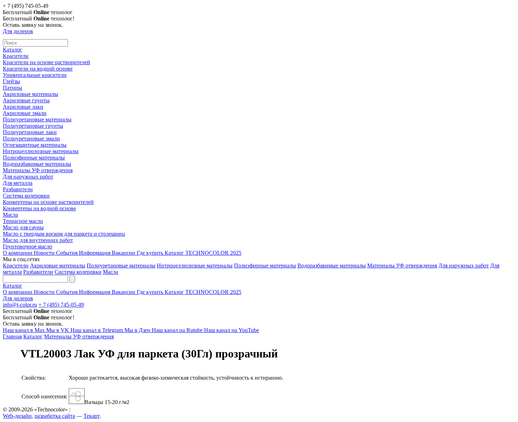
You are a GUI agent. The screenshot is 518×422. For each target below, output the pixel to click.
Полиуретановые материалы (37, 119)
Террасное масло (23, 221)
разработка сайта (55, 416)
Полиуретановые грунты (33, 126)
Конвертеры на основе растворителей (48, 202)
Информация (95, 253)
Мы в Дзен (138, 330)
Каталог (12, 50)
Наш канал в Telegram (97, 330)
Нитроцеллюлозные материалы (41, 151)
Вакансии (124, 253)
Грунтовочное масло (27, 246)
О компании (18, 253)
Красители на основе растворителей (46, 62)
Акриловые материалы (30, 94)
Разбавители (18, 189)
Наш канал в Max (24, 330)
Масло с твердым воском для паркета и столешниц (64, 234)
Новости (45, 253)
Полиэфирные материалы (34, 158)
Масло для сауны (23, 227)
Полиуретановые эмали (31, 138)
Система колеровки (26, 196)
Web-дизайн (17, 416)
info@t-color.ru (20, 305)
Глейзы (11, 81)
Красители (16, 56)
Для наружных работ (28, 177)
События (67, 253)
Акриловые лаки (23, 107)
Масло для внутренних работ (38, 240)
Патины (12, 88)
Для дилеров (18, 31)
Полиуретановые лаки (30, 132)
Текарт (91, 416)
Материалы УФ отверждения (38, 170)
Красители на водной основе (38, 69)
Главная (12, 336)
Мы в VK (58, 330)
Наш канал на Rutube (178, 330)
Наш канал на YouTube (231, 330)
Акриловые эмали (25, 113)
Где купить (151, 253)
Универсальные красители (35, 75)
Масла (10, 215)
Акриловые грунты (26, 100)
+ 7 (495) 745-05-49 (61, 305)
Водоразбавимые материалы (37, 164)
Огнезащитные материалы (35, 145)
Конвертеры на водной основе (39, 208)
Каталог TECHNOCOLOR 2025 (203, 253)
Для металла (17, 183)
